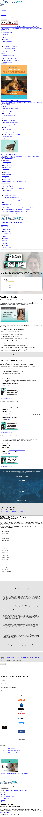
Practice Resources (6, 160)
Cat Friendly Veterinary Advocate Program (10, 670)
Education (3, 64)
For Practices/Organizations (8, 185)
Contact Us (3, 15)
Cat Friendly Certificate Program (10, 124)
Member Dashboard (7, 41)
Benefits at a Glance (6, 43)
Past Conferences (7, 117)
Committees (6, 243)
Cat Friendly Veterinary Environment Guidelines (13, 206)
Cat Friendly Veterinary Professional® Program (14, 199)
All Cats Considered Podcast (9, 48)
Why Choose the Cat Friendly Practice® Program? (13, 188)
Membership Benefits (7, 36)
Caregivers (3, 250)
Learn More (3, 396)
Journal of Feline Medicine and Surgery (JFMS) (12, 134)
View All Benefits (6, 51)
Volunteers (5, 39)
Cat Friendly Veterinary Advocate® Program (13, 200)
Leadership (4, 240)
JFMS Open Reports (7, 136)
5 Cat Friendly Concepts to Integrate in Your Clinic (13, 213)
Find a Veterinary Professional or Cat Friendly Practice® (14, 181)
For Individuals (5, 193)
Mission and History (7, 229)
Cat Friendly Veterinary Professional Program (10, 668)
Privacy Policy (4, 794)
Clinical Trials (6, 172)
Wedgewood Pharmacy (21, 741)
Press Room (5, 236)
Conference (4, 106)
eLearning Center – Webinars (9, 120)
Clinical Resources (5, 139)
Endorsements (6, 169)
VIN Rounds (5, 127)
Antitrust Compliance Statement (8, 796)
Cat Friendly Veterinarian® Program (11, 197)
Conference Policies (5, 798)
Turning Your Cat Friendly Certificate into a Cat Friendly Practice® (14, 773)
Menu (1, 5)
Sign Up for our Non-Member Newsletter (11, 138)
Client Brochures (6, 177)
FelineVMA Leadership (8, 241)
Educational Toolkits (7, 165)
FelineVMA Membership (7, 32)
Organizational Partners (8, 233)
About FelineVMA (4, 214)
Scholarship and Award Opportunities (11, 60)
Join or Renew (6, 34)
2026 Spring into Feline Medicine (10, 111)
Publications (4, 131)
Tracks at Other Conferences (9, 115)
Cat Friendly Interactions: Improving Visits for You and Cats (15, 211)
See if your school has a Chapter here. (27, 381)
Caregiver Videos (6, 179)
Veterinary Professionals (11, 511)
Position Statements (7, 167)
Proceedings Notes (7, 113)
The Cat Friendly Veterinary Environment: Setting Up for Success (16, 209)
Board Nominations (7, 247)
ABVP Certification (7, 174)
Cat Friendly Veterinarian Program (8, 666)
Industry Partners (6, 231)
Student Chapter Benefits (8, 55)
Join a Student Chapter (8, 57)
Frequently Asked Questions (6, 398)
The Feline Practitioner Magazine (10, 46)
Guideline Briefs (6, 163)
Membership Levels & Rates (9, 37)
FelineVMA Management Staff (9, 248)
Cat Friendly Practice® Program (9, 50)
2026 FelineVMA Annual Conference (10, 108)
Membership (4, 19)
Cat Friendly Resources (7, 204)
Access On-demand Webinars (9, 44)
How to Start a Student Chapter (9, 58)
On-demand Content (6, 118)
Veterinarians (3, 511)
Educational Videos (7, 129)
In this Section (2, 745)
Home (2, 13)
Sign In (2, 8)
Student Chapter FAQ (7, 62)
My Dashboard (3, 10)
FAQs (4, 192)
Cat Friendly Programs (5, 183)
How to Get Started (7, 190)
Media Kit (3, 800)
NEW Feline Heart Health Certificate (10, 122)
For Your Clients (5, 176)
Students (4, 53)
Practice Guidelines (7, 162)
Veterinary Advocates (20, 511)
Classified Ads (6, 170)
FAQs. (9, 453)
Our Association (5, 227)
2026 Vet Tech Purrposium (8, 110)
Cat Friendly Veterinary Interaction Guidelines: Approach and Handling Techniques (20, 207)
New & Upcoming (7, 234)
